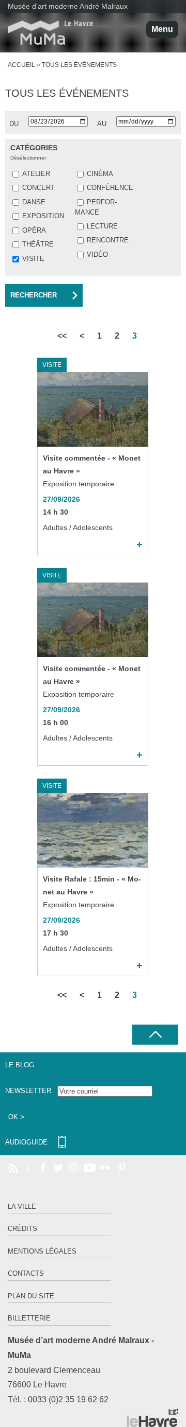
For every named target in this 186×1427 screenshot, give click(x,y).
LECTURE (102, 226)
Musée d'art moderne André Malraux (68, 6)
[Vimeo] (89, 1168)
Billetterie (29, 1318)
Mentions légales (42, 1251)
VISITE (33, 258)
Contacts (26, 1273)
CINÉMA (100, 174)
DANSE (33, 202)
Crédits (22, 1228)
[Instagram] (74, 1168)
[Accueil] (46, 32)
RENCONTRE (108, 240)
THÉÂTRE (38, 244)
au (101, 124)
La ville (22, 1206)
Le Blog (19, 1065)
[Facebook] (43, 1168)
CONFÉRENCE (110, 187)
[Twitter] (58, 1168)
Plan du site (31, 1296)
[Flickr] (105, 1168)
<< (62, 335)
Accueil (21, 64)
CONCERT (38, 187)
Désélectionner (28, 158)
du (14, 124)
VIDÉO (97, 254)
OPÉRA (34, 230)
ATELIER (36, 174)
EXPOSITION (43, 216)
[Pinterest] (120, 1168)
